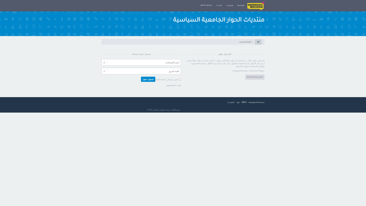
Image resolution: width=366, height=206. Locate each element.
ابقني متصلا (173, 79)
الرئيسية (240, 6)
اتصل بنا (231, 103)
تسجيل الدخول (206, 5)
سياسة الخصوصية (240, 71)
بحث (220, 6)
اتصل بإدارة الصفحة (255, 77)
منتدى (230, 6)
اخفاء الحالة (160, 79)
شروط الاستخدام (257, 71)
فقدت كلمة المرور (174, 86)
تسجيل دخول (148, 79)
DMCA (244, 103)
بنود (238, 103)
